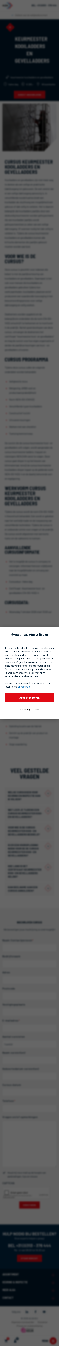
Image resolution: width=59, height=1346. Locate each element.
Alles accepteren (29, 697)
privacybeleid (25, 686)
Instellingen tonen (29, 709)
